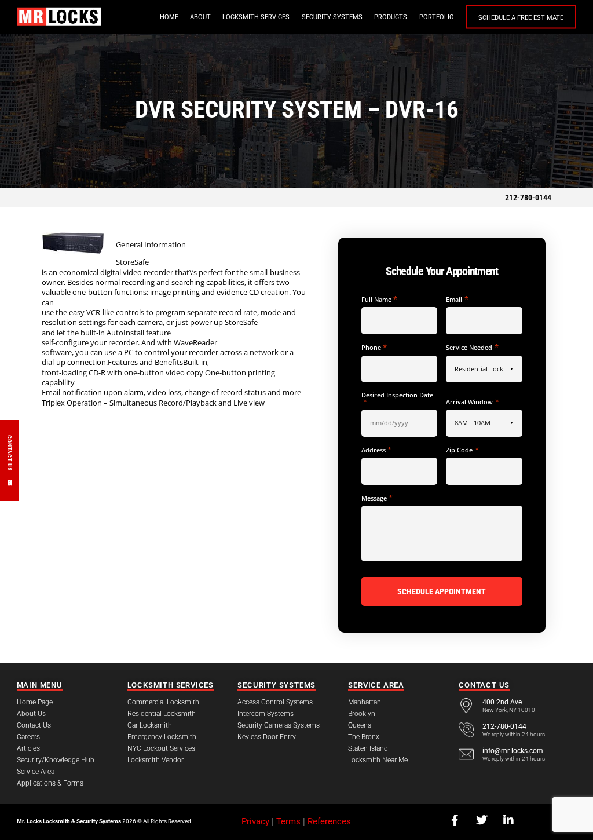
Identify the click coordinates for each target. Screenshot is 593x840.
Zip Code (462, 450)
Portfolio (436, 17)
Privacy (255, 821)
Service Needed (472, 347)
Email (457, 299)
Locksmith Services (256, 17)
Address (376, 450)
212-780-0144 (528, 197)
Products (390, 17)
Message (377, 498)
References (329, 821)
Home (169, 17)
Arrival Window (472, 402)
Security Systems (332, 17)
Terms (288, 821)
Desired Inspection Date (397, 398)
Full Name (379, 299)
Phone (374, 347)
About (200, 17)
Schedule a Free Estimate (520, 17)
